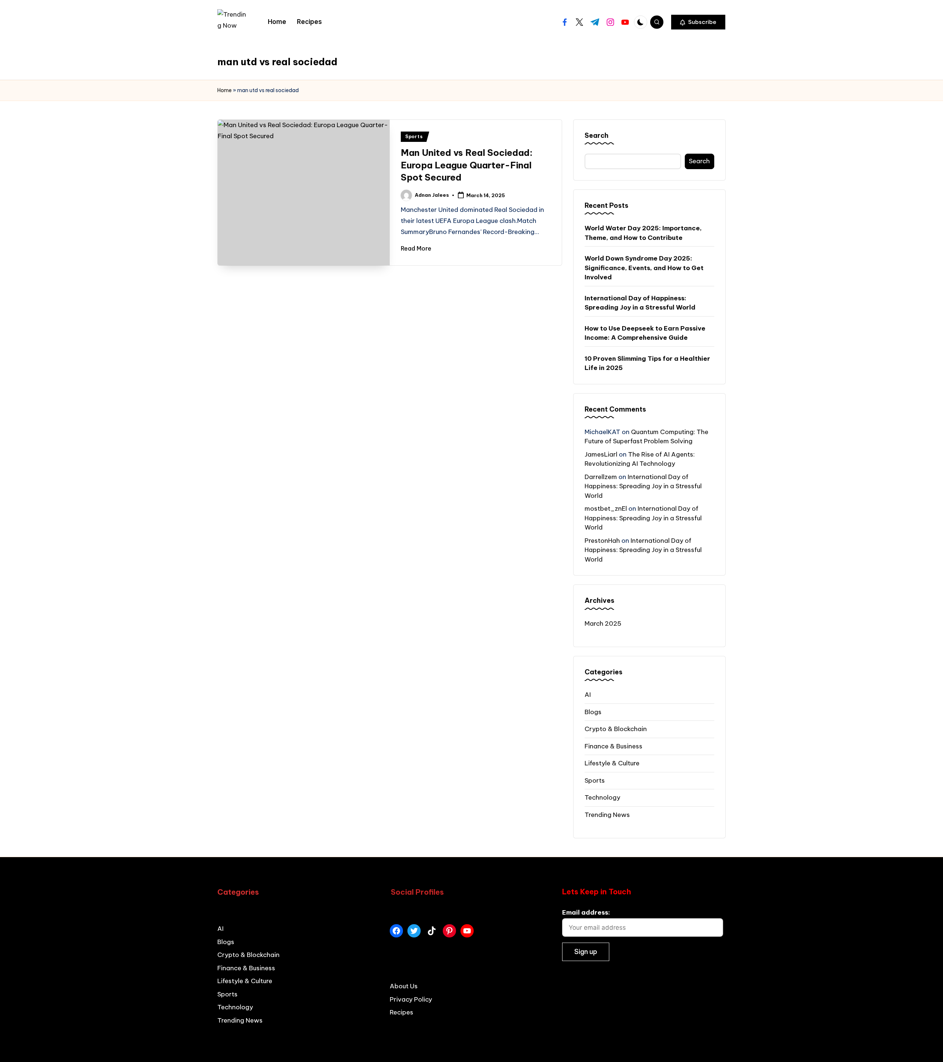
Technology (602, 797)
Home (224, 90)
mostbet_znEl (606, 508)
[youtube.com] (625, 22)
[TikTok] (431, 930)
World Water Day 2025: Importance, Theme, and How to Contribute (643, 233)
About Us (404, 986)
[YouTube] (467, 930)
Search (597, 135)
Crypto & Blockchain (616, 729)
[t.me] (595, 22)
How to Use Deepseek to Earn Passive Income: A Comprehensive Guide (645, 333)
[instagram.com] (610, 22)
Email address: (586, 912)
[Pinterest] (449, 930)
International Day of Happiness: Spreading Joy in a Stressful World (640, 303)
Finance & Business (613, 746)
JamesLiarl (601, 454)
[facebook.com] (564, 22)
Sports (414, 136)
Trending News (607, 815)
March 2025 (603, 623)
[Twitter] (414, 930)
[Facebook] (396, 930)
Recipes (401, 1012)
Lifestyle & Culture (612, 763)
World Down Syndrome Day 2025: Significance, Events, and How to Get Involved (644, 267)
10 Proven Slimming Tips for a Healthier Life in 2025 (647, 363)
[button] (698, 22)
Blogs (593, 712)
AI (588, 695)
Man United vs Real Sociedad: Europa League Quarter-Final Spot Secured (467, 165)
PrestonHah (602, 541)
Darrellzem (601, 477)
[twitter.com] (579, 22)
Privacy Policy (411, 999)
